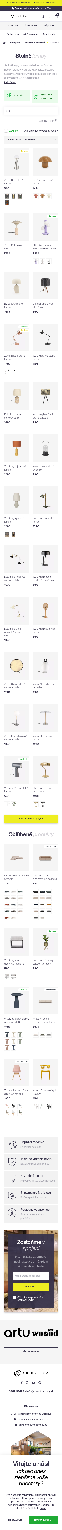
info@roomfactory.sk (39, 1391)
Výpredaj (50, 34)
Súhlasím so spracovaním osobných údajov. (30, 1299)
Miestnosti (31, 25)
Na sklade (32, 34)
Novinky (14, 34)
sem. (43, 1508)
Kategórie (13, 25)
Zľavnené (13, 130)
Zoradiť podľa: (14, 140)
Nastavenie (15, 1520)
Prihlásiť (30, 1287)
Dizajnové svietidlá (35, 42)
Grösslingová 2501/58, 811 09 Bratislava (32, 1414)
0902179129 (16, 1391)
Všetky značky (31, 1351)
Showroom (31, 1406)
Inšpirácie (49, 25)
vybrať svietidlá (48, 130)
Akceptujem (41, 1520)
